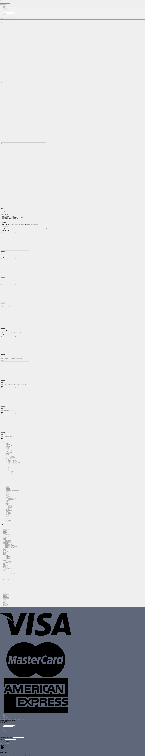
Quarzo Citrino (11, 471)
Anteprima (3, 251)
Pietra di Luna (5, 565)
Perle (7, 497)
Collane (7, 486)
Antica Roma (8, 467)
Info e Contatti (5, 9)
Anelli (13, 224)
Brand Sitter (7, 722)
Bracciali (7, 492)
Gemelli (7, 469)
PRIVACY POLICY (12, 719)
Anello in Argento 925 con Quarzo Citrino (9, 306)
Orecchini (7, 448)
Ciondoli (7, 516)
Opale (7, 518)
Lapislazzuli (8, 489)
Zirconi (7, 443)
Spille (7, 493)
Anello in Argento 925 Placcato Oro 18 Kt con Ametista (12, 358)
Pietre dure (8, 453)
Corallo (7, 449)
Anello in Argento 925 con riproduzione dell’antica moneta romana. (14, 280)
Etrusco (22, 224)
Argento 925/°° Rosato (12, 463)
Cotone (7, 517)
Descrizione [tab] (5, 226)
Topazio (7, 494)
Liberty (7, 502)
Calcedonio (8, 500)
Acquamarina (8, 484)
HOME (4, 6)
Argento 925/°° (8, 459)
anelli (27, 224)
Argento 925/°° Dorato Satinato (14, 462)
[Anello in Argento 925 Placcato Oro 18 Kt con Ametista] (15, 353)
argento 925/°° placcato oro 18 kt (12, 490)
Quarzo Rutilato (11, 474)
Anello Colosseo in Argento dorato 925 (8, 255)
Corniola (7, 442)
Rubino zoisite (11, 456)
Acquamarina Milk (11, 485)
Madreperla (8, 512)
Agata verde (10, 506)
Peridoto (7, 468)
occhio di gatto (8, 513)
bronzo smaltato (11, 477)
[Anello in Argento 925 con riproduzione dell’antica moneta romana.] (15, 276)
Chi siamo (5, 8)
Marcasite (7, 495)
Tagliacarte (8, 508)
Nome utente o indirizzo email (6, 737)
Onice (7, 451)
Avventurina (8, 488)
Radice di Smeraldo (10, 458)
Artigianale (8, 446)
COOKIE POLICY (4, 719)
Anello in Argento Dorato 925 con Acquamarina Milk (11, 332)
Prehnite (7, 447)
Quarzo (7, 470)
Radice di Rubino (11, 457)
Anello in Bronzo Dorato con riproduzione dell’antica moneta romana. (14, 384)
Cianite (4, 566)
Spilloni (7, 491)
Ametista (7, 511)
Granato (7, 466)
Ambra (7, 479)
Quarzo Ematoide (11, 473)
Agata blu (10, 507)
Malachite (7, 519)
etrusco (36, 224)
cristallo (7, 515)
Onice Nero (10, 452)
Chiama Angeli (8, 496)
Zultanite (7, 503)
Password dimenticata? (5, 743)
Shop (4, 7)
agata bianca (10, 505)
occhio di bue (8, 520)
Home (1, 19)
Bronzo (5, 19)
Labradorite (8, 444)
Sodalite (7, 454)
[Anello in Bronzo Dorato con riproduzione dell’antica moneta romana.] (15, 379)
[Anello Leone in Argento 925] (15, 405)
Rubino (7, 455)
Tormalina (8, 521)
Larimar (7, 487)
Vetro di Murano (9, 510)
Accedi (8, 741)
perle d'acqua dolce (12, 498)
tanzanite (7, 465)
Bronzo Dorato (10, 19)
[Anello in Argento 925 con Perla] (15, 431)
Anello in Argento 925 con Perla (7, 436)
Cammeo (7, 509)
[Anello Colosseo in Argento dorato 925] (15, 250)
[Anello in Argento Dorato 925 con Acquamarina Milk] (15, 327)
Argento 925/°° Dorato (12, 460)
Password (2, 739)
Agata (7, 504)
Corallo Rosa (10, 450)
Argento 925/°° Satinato (12, 461)
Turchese (7, 475)
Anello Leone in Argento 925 (6, 410)
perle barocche (11, 499)
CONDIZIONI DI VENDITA (22, 719)
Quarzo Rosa (10, 472)
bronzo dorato (31, 224)
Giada (4, 564)
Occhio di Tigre (9, 445)
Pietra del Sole (8, 514)
